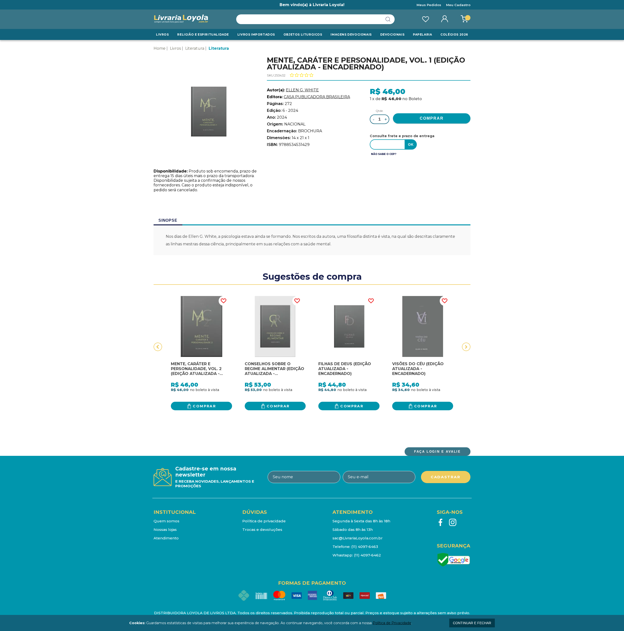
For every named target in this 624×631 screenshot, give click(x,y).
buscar (388, 19)
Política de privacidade (264, 521)
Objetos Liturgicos (302, 34)
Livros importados (256, 34)
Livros (162, 34)
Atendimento (166, 538)
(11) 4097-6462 (367, 555)
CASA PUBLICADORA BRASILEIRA (317, 97)
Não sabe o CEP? (383, 154)
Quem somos (166, 521)
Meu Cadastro (458, 5)
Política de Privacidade (392, 623)
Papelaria (422, 34)
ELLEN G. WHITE (302, 90)
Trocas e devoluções (262, 529)
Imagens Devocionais (351, 34)
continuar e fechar (472, 623)
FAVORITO (223, 301)
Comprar (204, 406)
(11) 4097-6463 (364, 546)
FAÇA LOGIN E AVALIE (437, 451)
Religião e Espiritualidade (203, 34)
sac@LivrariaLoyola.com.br (357, 538)
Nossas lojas (165, 529)
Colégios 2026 (454, 34)
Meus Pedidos (429, 5)
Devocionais (392, 34)
